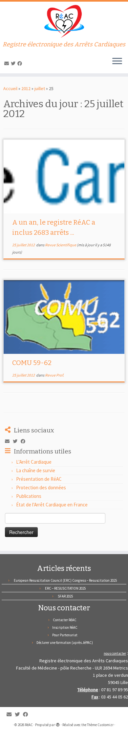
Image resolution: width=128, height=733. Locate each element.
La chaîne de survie (35, 470)
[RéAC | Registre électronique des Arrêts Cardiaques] (64, 21)
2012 (26, 88)
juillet (39, 88)
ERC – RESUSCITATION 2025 (65, 588)
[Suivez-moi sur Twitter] (14, 63)
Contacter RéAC (64, 620)
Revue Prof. (54, 375)
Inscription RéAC (64, 627)
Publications (28, 496)
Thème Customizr (100, 724)
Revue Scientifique (61, 244)
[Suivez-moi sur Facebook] (20, 63)
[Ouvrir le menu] (117, 61)
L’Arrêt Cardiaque (34, 462)
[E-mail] (7, 63)
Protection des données (41, 487)
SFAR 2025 (65, 596)
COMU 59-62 (32, 363)
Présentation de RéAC (39, 479)
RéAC (29, 724)
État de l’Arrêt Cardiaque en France (52, 504)
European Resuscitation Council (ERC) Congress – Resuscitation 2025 (65, 580)
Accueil (10, 88)
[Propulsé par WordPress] (57, 723)
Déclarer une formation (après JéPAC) (64, 642)
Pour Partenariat (64, 635)
